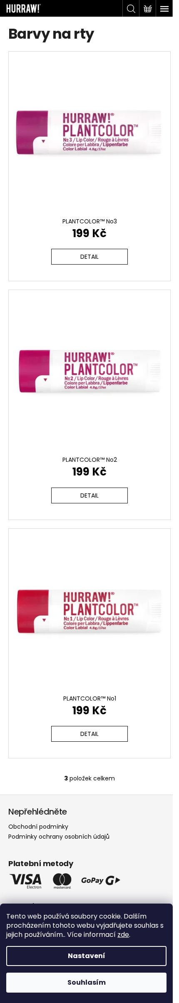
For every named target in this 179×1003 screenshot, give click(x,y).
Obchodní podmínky (38, 826)
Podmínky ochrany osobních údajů (58, 836)
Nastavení (86, 956)
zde (123, 934)
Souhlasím (86, 982)
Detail (89, 257)
